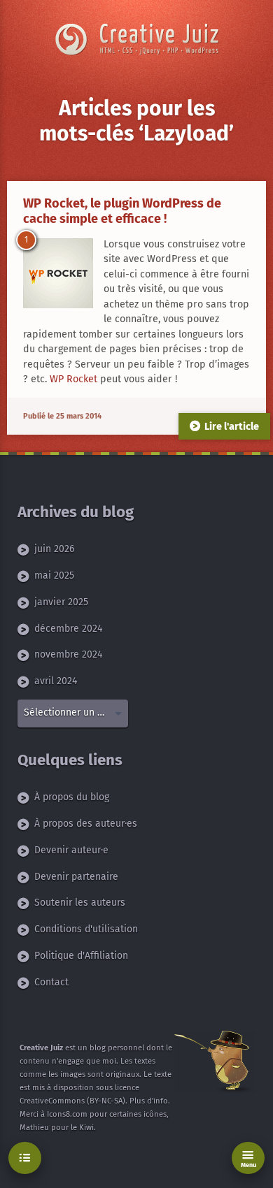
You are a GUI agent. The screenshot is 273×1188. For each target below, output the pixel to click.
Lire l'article (231, 426)
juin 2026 (54, 549)
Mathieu (34, 1127)
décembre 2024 (68, 629)
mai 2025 (54, 575)
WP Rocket (73, 379)
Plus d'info (149, 1101)
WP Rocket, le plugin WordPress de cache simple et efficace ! (122, 211)
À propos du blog (71, 797)
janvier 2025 (61, 602)
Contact (51, 982)
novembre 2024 (68, 654)
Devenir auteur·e (71, 850)
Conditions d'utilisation (86, 929)
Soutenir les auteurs (79, 902)
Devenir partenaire (76, 877)
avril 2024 (55, 681)
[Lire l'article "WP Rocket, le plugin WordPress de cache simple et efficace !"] (58, 273)
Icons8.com (67, 1114)
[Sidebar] (24, 1158)
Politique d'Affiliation (81, 956)
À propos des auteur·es (85, 824)
